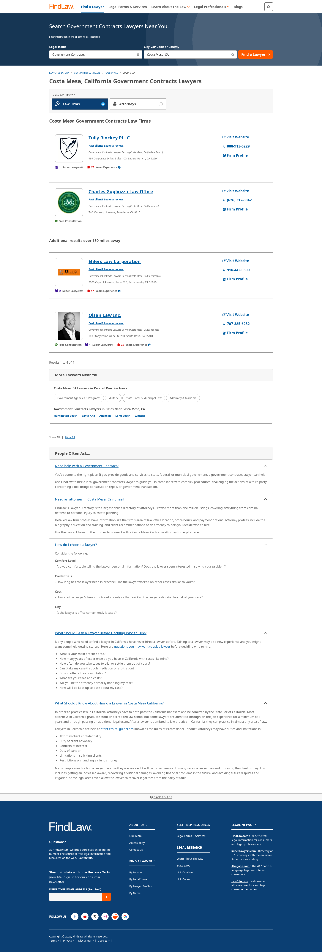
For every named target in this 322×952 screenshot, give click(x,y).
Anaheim (105, 415)
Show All (54, 437)
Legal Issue (57, 47)
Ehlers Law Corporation (115, 261)
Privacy (68, 940)
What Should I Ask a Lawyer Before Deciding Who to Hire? (100, 633)
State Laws (183, 865)
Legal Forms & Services (191, 836)
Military (113, 398)
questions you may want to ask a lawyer (142, 646)
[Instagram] (105, 916)
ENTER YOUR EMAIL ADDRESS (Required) (75, 889)
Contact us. (85, 858)
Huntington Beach (65, 415)
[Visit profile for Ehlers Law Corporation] (69, 272)
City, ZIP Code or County (161, 47)
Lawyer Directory (59, 72)
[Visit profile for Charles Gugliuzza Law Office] (69, 202)
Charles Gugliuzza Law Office (121, 191)
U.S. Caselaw (185, 872)
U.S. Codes (183, 879)
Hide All (70, 437)
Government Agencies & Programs (78, 398)
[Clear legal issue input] (138, 54)
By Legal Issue (138, 879)
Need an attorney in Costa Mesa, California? (89, 499)
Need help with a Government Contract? (87, 466)
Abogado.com (240, 866)
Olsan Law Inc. (105, 315)
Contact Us (136, 849)
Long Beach (122, 415)
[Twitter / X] (95, 916)
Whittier (140, 415)
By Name (135, 893)
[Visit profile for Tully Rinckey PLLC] (69, 148)
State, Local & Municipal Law (144, 398)
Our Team (135, 836)
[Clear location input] (232, 54)
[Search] (268, 6)
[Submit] (106, 897)
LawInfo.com (239, 881)
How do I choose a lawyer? (76, 544)
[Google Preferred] (125, 916)
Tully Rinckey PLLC (109, 137)
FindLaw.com (239, 836)
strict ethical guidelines (117, 729)
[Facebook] (74, 916)
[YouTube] (85, 916)
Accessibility (137, 843)
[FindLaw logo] (63, 6)
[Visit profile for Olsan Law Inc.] (69, 326)
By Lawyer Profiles (140, 886)
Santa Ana (88, 415)
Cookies (103, 940)
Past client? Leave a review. (106, 145)
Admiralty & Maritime (183, 398)
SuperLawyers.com (243, 851)
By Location (136, 872)
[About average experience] (119, 167)
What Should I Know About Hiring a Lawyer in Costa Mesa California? (109, 703)
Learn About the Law (190, 858)
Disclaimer (85, 940)
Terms (53, 940)
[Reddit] (115, 916)
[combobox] (95, 54)
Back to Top (163, 797)
